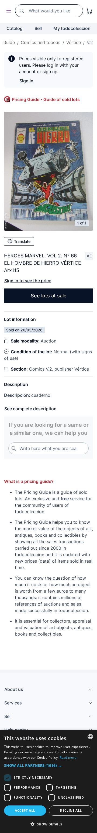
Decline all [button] (71, 810)
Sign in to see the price (27, 280)
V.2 (90, 42)
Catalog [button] (14, 28)
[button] (48, 765)
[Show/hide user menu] (7, 11)
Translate (22, 241)
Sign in (26, 80)
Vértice (73, 42)
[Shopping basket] (89, 10)
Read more (68, 757)
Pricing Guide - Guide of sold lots (46, 99)
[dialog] (48, 781)
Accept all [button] (25, 810)
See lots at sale (49, 295)
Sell (38, 28)
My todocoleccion (72, 28)
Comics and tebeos (40, 42)
